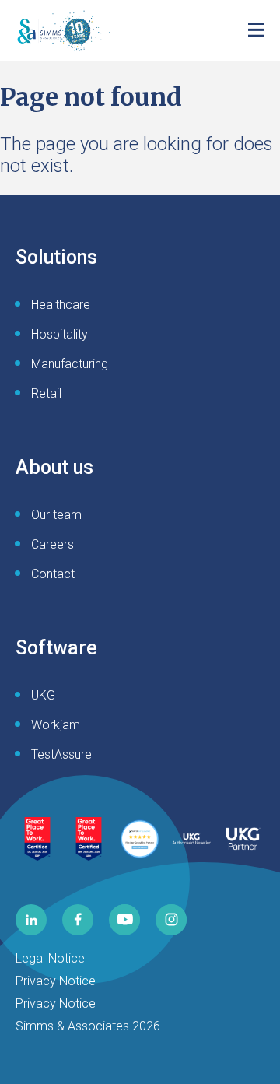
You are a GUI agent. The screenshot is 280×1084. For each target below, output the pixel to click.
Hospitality (59, 334)
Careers (52, 544)
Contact (53, 574)
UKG (43, 695)
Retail (46, 393)
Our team (56, 514)
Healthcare (60, 304)
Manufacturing (69, 363)
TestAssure (61, 754)
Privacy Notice (56, 980)
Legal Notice (50, 958)
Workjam (55, 724)
